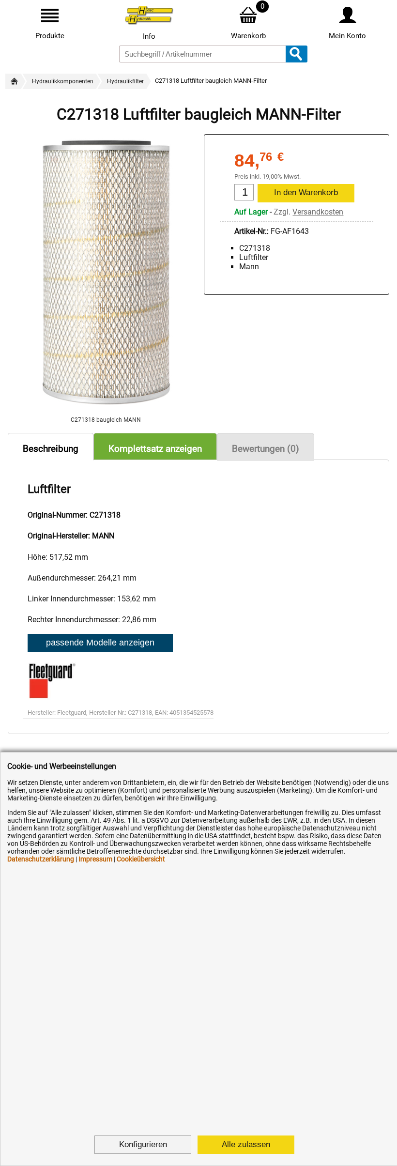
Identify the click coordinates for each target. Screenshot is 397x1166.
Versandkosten (317, 211)
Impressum (95, 859)
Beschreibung (50, 448)
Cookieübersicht (141, 859)
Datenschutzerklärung (40, 859)
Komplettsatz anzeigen (155, 448)
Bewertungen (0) (265, 448)
